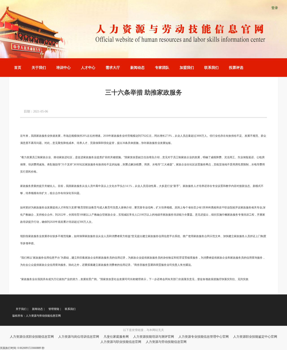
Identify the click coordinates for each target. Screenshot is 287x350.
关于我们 (39, 67)
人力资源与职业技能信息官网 (120, 342)
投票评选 (236, 67)
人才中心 (88, 67)
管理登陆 (53, 309)
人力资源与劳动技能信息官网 (166, 342)
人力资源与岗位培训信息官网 (78, 336)
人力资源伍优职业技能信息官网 (32, 336)
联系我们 (211, 67)
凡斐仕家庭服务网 (116, 336)
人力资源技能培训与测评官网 (153, 336)
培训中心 (63, 67)
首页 (17, 67)
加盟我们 (187, 67)
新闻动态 (137, 67)
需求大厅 (113, 67)
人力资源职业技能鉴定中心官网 (255, 336)
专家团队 (162, 67)
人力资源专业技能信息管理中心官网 (203, 336)
